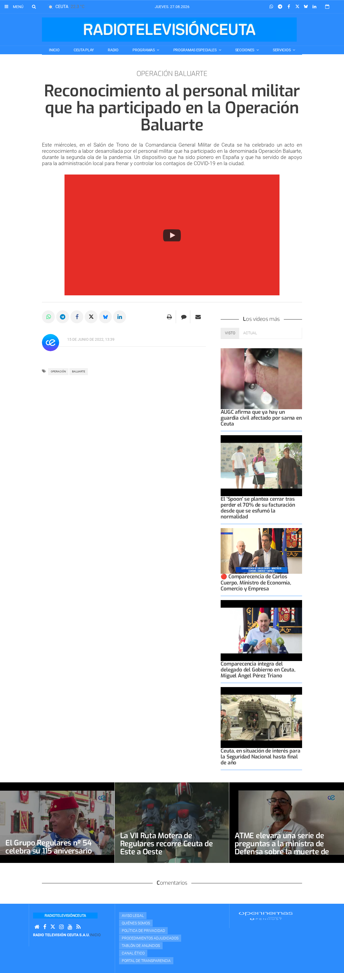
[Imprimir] (169, 316)
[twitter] (52, 927)
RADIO (113, 50)
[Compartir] (271, 6)
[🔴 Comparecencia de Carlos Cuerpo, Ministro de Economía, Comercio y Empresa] (261, 551)
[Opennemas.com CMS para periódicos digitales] (266, 916)
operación (58, 371)
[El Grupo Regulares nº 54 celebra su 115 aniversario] (57, 822)
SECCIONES (245, 50)
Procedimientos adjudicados (150, 938)
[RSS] (78, 927)
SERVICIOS (282, 50)
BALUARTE (78, 371)
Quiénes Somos (136, 923)
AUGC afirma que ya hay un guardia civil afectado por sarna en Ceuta (261, 418)
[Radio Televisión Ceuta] (169, 29)
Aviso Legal (133, 915)
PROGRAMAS (143, 50)
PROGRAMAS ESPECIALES (195, 50)
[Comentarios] (183, 316)
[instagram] (61, 927)
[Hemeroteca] (327, 6)
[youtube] (70, 927)
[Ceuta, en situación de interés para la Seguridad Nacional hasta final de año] (261, 717)
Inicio (54, 50)
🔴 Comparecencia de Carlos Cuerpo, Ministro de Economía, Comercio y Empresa (256, 582)
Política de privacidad (143, 930)
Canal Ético (133, 953)
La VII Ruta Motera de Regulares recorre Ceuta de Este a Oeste (166, 844)
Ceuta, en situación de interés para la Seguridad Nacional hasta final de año (260, 756)
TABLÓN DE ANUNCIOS (141, 945)
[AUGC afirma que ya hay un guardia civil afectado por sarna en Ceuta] (261, 378)
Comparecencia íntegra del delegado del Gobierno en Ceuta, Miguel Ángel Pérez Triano (258, 669)
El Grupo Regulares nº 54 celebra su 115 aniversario (48, 847)
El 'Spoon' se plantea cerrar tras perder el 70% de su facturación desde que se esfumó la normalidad (258, 508)
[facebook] (44, 927)
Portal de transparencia (146, 961)
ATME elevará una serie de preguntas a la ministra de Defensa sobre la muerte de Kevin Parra (282, 848)
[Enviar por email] (198, 316)
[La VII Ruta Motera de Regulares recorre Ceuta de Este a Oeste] (172, 822)
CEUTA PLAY (84, 50)
